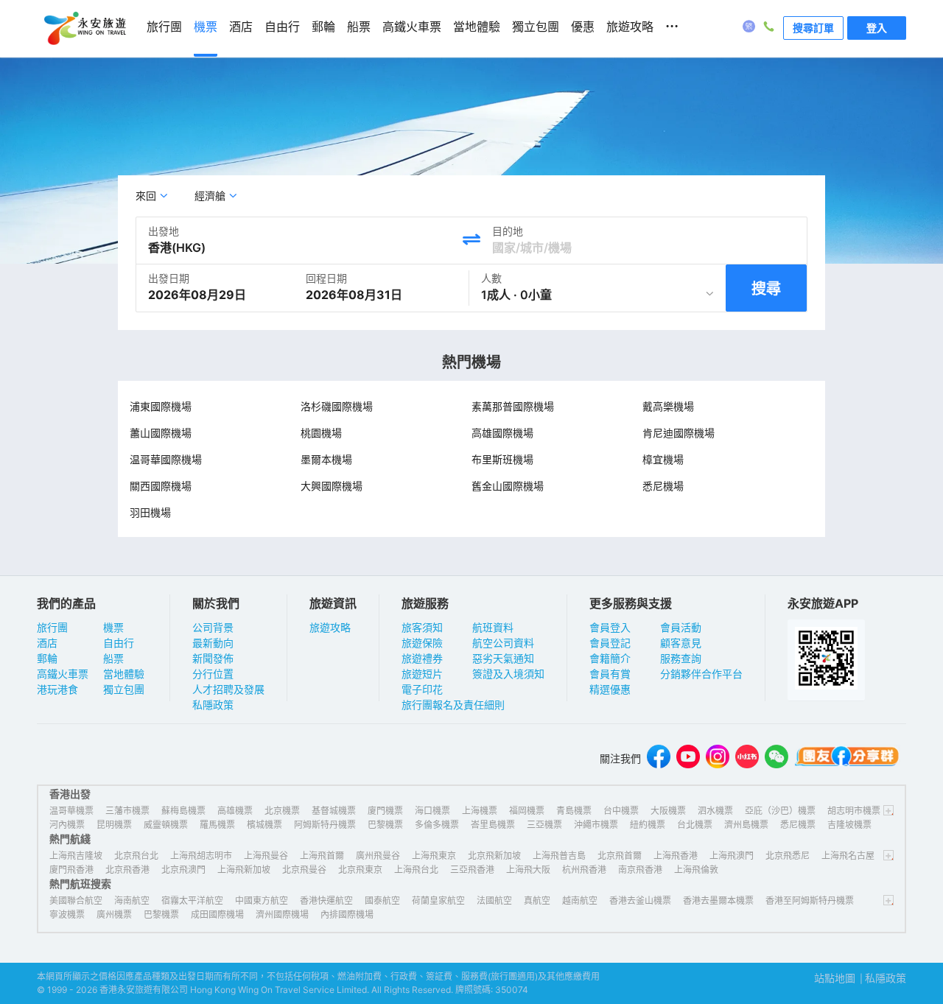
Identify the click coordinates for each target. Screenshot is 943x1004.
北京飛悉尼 (787, 855)
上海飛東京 (434, 855)
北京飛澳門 (183, 869)
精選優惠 (610, 689)
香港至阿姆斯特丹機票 (809, 900)
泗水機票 (715, 810)
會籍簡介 (610, 658)
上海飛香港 (675, 855)
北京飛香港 (127, 869)
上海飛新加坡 (243, 869)
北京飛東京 (360, 869)
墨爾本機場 (326, 459)
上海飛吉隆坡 (75, 855)
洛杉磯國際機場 (337, 406)
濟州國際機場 (282, 914)
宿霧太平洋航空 (192, 900)
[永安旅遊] (84, 29)
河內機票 (67, 824)
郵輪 (47, 658)
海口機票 (432, 810)
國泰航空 (382, 900)
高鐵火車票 (62, 673)
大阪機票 (668, 810)
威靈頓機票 (166, 824)
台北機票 (694, 824)
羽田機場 (150, 512)
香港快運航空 (326, 900)
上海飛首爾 (322, 855)
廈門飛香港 (71, 869)
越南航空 (579, 900)
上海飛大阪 (528, 869)
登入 (876, 27)
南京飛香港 (640, 869)
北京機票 (282, 810)
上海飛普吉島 (559, 855)
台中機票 (621, 810)
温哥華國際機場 (166, 459)
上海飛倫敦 (696, 869)
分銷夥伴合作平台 (701, 673)
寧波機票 (67, 914)
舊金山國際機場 (508, 486)
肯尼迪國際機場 (678, 432)
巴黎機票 (385, 824)
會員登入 (610, 627)
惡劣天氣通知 (503, 658)
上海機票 (479, 810)
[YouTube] (688, 758)
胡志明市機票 (853, 810)
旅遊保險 (422, 642)
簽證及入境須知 (508, 673)
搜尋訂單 (813, 27)
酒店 (47, 642)
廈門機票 (385, 810)
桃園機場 (321, 432)
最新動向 (213, 642)
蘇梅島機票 (183, 810)
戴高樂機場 (668, 406)
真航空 (537, 900)
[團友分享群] (847, 758)
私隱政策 (213, 704)
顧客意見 (680, 642)
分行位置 (213, 673)
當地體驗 (123, 673)
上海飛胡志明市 (201, 855)
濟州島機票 (746, 824)
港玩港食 (57, 689)
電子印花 (422, 689)
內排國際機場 (347, 914)
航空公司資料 (503, 642)
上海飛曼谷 (266, 855)
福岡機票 (526, 810)
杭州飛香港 (584, 869)
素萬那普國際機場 (513, 406)
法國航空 (494, 900)
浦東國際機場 (161, 406)
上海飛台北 (416, 869)
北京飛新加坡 (494, 855)
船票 (113, 658)
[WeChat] (776, 758)
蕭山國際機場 (161, 432)
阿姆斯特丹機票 (325, 824)
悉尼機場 (663, 486)
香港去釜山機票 (640, 900)
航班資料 (492, 627)
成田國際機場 (217, 914)
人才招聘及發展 (228, 689)
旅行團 (52, 627)
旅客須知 (422, 627)
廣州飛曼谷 (378, 855)
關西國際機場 (161, 486)
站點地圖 (834, 978)
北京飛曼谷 (304, 869)
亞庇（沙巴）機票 (780, 810)
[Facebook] (658, 758)
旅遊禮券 (422, 658)
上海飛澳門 (731, 855)
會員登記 (610, 642)
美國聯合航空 (75, 900)
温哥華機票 (71, 810)
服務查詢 (680, 658)
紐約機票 (647, 824)
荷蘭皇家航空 (438, 900)
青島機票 (574, 810)
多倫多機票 (437, 824)
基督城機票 (334, 810)
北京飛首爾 (619, 855)
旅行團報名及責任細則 (453, 704)
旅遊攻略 (330, 627)
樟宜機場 (663, 459)
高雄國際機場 (502, 432)
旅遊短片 (422, 673)
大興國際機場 (331, 486)
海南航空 (132, 900)
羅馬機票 (217, 824)
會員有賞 (610, 673)
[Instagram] (717, 758)
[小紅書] (747, 758)
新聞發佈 (213, 658)
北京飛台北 (136, 855)
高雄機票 (235, 810)
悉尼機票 (798, 824)
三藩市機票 (127, 810)
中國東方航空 (261, 900)
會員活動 (680, 627)
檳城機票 (264, 824)
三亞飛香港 (472, 869)
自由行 (118, 642)
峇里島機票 (493, 824)
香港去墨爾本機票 (718, 900)
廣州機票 (114, 914)
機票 (113, 627)
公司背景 (213, 627)
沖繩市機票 (596, 824)
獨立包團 (123, 689)
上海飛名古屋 (847, 855)
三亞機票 (544, 824)
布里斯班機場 (502, 459)
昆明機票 (114, 824)
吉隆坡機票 (849, 824)
